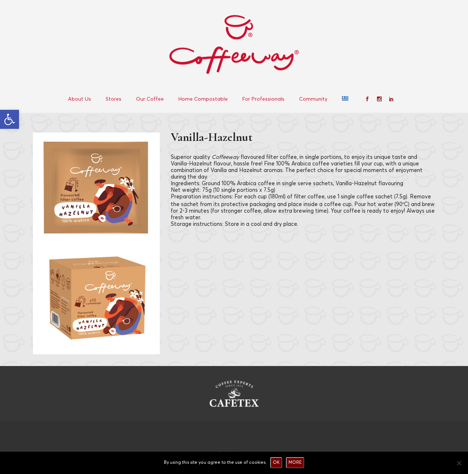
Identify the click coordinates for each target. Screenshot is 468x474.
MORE (295, 462)
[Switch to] (346, 99)
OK (276, 462)
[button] (9, 119)
